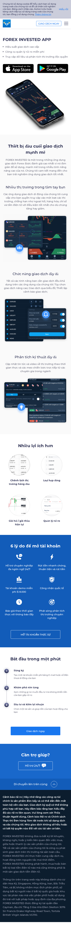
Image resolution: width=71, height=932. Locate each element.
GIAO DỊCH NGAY (48, 23)
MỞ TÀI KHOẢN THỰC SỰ (35, 634)
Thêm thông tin (43, 14)
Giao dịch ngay (35, 731)
